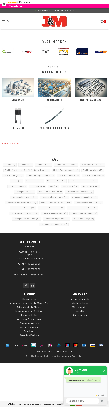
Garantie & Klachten (29, 335)
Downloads (29, 331)
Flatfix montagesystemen (83, 181)
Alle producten (80, 315)
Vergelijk (80, 311)
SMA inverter (69, 186)
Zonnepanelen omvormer (27, 219)
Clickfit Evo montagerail (65, 170)
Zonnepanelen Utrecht (23, 208)
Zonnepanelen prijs (83, 219)
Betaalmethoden (29, 315)
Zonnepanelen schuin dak (54, 224)
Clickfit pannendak (69, 176)
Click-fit (9, 165)
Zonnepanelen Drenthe (50, 192)
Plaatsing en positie (29, 323)
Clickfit (25, 165)
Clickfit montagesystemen (40, 176)
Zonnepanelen (24, 192)
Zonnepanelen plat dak (56, 219)
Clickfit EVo (43, 165)
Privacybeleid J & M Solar (29, 307)
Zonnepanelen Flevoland (79, 192)
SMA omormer (90, 186)
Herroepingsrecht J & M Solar (29, 311)
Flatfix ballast (34, 181)
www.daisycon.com (11, 143)
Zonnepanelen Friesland (24, 197)
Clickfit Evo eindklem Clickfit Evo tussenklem (26, 170)
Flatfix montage (56, 181)
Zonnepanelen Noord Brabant (21, 203)
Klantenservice (29, 299)
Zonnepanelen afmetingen (24, 213)
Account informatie (79, 299)
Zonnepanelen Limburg (84, 197)
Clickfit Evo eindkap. (92, 165)
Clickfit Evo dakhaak (66, 165)
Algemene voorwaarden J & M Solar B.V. (29, 303)
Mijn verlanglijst (79, 307)
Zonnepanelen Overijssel (88, 203)
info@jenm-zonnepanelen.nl (30, 275)
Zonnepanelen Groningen (54, 197)
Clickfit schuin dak (94, 176)
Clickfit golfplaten (93, 170)
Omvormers (38, 186)
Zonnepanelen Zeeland (51, 208)
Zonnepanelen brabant (54, 213)
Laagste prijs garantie (29, 327)
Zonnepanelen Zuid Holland (82, 208)
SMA (54, 186)
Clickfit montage (13, 176)
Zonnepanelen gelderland (84, 213)
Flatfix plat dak (17, 186)
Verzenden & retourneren (29, 319)
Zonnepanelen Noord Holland (56, 203)
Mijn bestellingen (80, 303)
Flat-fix (17, 181)
